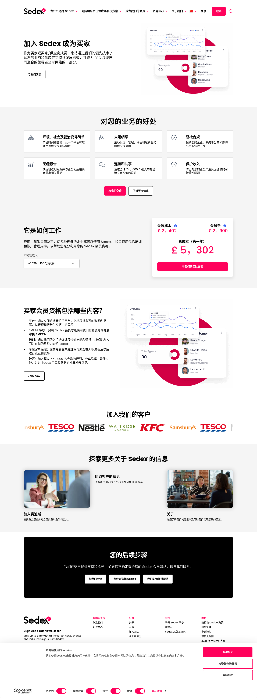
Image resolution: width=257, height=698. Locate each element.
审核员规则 (207, 636)
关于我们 (177, 11)
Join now (34, 376)
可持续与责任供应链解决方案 (99, 11)
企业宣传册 (135, 636)
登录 (203, 11)
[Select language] (193, 11)
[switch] (91, 691)
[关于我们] (184, 11)
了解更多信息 (141, 191)
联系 (219, 11)
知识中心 (98, 627)
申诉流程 (206, 631)
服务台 (169, 627)
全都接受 (228, 652)
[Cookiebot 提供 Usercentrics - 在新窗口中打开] (22, 691)
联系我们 (98, 622)
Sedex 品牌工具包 (175, 631)
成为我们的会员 (135, 11)
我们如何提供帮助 (157, 579)
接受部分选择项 (228, 663)
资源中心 (158, 11)
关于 (131, 622)
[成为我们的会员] (147, 11)
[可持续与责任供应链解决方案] (119, 11)
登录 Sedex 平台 (174, 622)
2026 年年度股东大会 (213, 640)
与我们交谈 (34, 74)
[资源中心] (165, 11)
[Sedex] (35, 11)
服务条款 (206, 627)
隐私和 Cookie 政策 (212, 622)
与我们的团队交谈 (192, 266)
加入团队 (134, 631)
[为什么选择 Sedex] (75, 11)
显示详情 (156, 691)
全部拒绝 (228, 674)
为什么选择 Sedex (62, 11)
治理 (131, 627)
